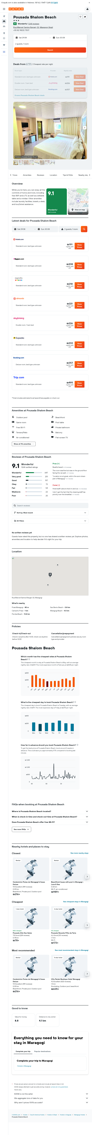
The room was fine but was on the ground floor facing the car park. (70, 471)
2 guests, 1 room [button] (22, 44)
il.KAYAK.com (16, 1115)
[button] (89, 2)
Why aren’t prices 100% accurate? (28, 1102)
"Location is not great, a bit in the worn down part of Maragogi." (69, 477)
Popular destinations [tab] (42, 1051)
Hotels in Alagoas (65, 1115)
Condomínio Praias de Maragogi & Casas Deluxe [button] (29, 883)
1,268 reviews (33, 23)
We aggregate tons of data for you (28, 1098)
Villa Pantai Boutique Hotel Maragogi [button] (65, 979)
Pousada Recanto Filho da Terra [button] (63, 933)
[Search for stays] (4, 21)
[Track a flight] (4, 38)
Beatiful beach (62, 467)
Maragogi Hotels (79, 1115)
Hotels (25, 1115)
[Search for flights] (4, 16)
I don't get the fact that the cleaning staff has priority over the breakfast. (69, 493)
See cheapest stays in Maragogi (75, 902)
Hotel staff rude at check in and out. (70, 489)
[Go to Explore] (4, 33)
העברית (54, 2)
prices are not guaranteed (59, 1087)
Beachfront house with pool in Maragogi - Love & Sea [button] (67, 883)
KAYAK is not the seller (23, 1094)
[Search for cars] (4, 26)
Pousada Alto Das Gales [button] (22, 933)
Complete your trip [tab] (23, 1051)
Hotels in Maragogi (24, 1066)
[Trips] (4, 45)
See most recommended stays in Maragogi (71, 950)
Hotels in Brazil (52, 1115)
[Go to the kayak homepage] (16, 9)
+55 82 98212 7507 (21, 30)
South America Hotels (37, 1115)
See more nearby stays (79, 853)
